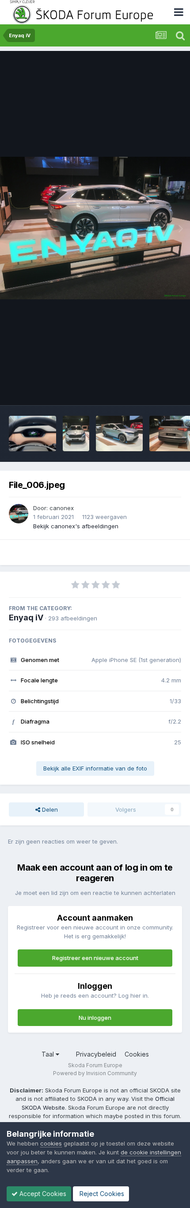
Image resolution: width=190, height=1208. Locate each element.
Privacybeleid (96, 1054)
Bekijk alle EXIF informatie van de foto (95, 768)
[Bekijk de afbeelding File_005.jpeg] (76, 433)
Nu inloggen (95, 1017)
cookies (51, 1143)
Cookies (137, 1054)
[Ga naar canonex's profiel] (18, 513)
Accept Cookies (42, 1193)
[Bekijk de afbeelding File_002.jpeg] (119, 433)
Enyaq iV (26, 617)
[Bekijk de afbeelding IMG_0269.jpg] (32, 433)
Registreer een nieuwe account (95, 957)
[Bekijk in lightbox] (95, 228)
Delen (49, 809)
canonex (61, 507)
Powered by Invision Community (95, 1073)
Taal (49, 1054)
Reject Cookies (101, 1193)
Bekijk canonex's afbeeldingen (75, 526)
